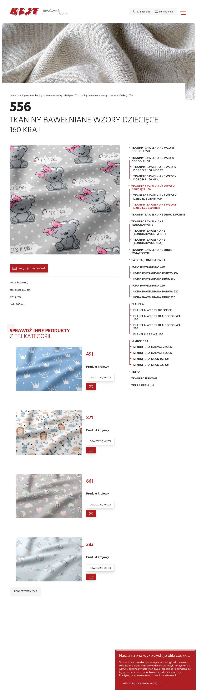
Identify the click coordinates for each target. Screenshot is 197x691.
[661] (49, 496)
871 (89, 418)
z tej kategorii (40, 334)
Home (13, 95)
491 (89, 354)
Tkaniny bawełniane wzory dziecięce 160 (56, 95)
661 (89, 481)
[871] (49, 432)
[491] (49, 369)
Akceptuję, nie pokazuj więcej (140, 682)
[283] (49, 559)
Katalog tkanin (25, 95)
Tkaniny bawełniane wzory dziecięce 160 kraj (103, 95)
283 (89, 545)
